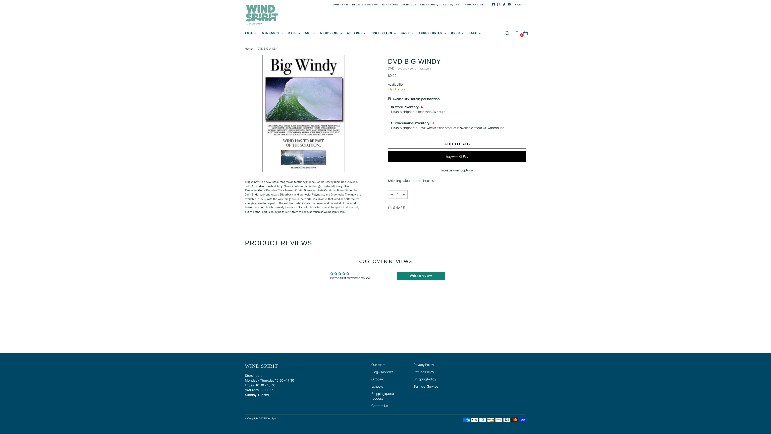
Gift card (377, 379)
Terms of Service (426, 386)
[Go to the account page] (515, 33)
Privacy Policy (424, 364)
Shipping (394, 180)
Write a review (421, 275)
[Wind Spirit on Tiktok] (504, 4)
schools (377, 386)
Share (399, 207)
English (519, 4)
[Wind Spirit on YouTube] (509, 4)
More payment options (457, 170)
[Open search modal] (507, 33)
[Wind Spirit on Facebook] (493, 4)
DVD (391, 68)
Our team (378, 364)
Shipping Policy (425, 379)
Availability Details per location (416, 99)
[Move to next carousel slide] (522, 315)
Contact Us (379, 405)
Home (249, 48)
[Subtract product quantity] (391, 194)
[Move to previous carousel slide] (513, 315)
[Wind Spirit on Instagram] (499, 4)
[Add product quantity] (403, 194)
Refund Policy (424, 372)
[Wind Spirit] (262, 15)
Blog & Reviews (382, 372)
